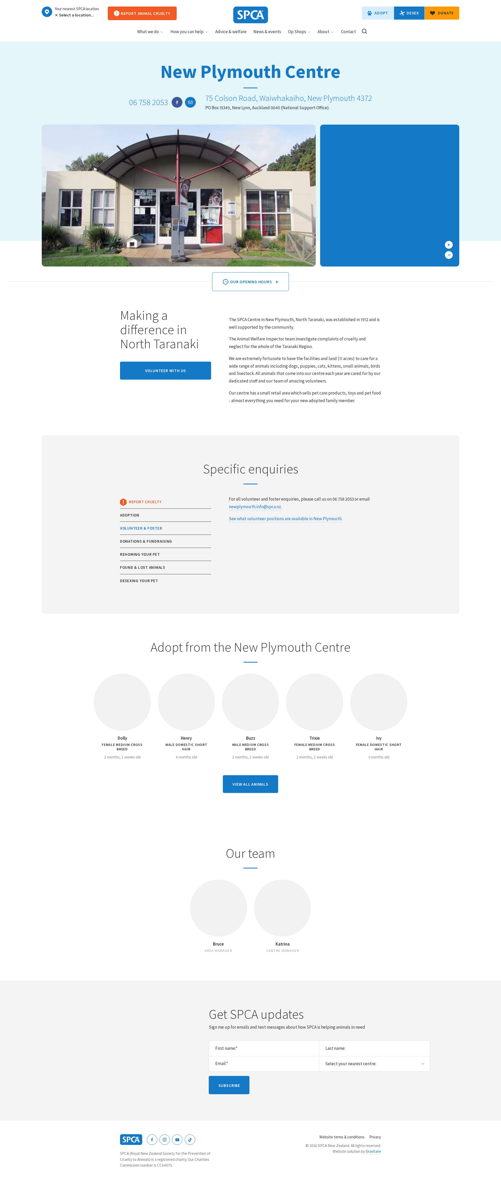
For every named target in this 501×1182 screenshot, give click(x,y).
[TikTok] (190, 1139)
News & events (267, 31)
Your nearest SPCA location (77, 9)
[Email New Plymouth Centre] (190, 102)
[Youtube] (177, 1139)
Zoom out (449, 255)
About (323, 31)
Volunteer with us (165, 370)
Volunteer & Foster (141, 528)
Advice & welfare (231, 31)
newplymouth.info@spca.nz (255, 506)
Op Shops (297, 31)
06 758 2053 (148, 102)
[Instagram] (164, 1139)
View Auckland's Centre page (47, 12)
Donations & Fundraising (146, 541)
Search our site (364, 31)
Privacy (375, 1136)
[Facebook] (152, 1139)
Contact (348, 31)
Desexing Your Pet (139, 580)
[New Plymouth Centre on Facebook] (177, 102)
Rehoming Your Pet (140, 554)
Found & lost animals (142, 567)
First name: (226, 1048)
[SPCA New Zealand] (250, 15)
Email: (221, 1063)
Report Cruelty (145, 501)
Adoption (129, 515)
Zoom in (449, 245)
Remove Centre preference (55, 15)
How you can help (187, 31)
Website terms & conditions (342, 1136)
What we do (148, 31)
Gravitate (373, 1151)
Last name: (335, 1048)
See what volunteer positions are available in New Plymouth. (285, 519)
